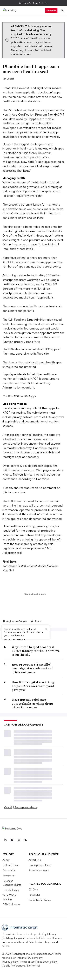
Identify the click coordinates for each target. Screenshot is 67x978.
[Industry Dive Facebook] (11, 840)
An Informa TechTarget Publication (33, 3)
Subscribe (51, 10)
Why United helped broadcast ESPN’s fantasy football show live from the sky (36, 651)
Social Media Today (39, 900)
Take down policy (47, 961)
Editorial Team (10, 865)
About (5, 859)
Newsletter (8, 875)
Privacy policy (10, 961)
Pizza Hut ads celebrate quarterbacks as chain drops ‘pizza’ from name (33, 703)
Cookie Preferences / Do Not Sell (21, 965)
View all (8, 807)
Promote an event (38, 870)
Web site (43, 353)
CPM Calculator (11, 904)
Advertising (34, 859)
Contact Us (8, 870)
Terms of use (27, 961)
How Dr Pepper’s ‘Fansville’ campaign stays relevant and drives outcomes (32, 668)
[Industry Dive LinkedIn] (5, 840)
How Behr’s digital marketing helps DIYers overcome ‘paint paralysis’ (33, 686)
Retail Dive (34, 894)
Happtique (9, 257)
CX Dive (33, 889)
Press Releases (10, 890)
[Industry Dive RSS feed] (25, 840)
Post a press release (25, 807)
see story (33, 341)
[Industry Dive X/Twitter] (18, 840)
